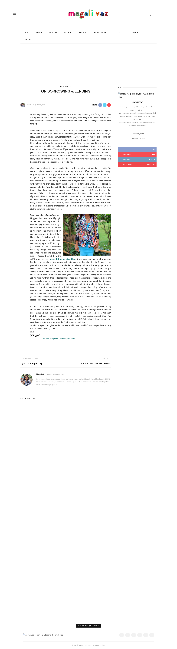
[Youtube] (158, 14)
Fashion (67, 32)
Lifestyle (133, 32)
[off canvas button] (14, 14)
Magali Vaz (30, 105)
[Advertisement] (88, 61)
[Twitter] (143, 14)
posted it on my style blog (62, 259)
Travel (117, 32)
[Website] (37, 389)
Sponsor (52, 32)
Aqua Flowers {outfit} (31, 364)
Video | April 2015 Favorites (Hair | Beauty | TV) (95, 406)
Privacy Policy (100, 645)
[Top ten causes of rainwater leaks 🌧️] (34, 494)
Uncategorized (65, 86)
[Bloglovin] (150, 14)
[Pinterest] (147, 14)
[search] (163, 14)
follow (46, 338)
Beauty (82, 32)
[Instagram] (154, 14)
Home (27, 32)
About (39, 32)
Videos (27, 40)
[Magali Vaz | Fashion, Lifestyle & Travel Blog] (43, 635)
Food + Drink (100, 32)
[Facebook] (139, 14)
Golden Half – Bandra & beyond (96, 364)
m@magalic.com (138, 138)
